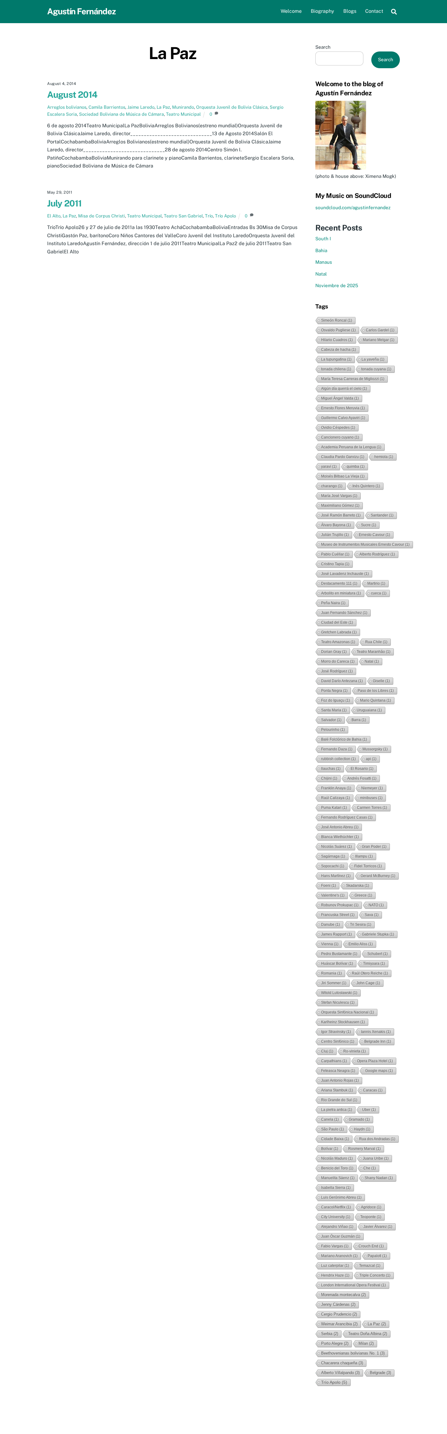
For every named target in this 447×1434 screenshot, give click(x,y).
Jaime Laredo (140, 107)
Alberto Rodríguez (377, 554)
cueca (378, 593)
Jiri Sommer (333, 983)
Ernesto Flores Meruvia (343, 408)
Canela (330, 1119)
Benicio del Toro (337, 1168)
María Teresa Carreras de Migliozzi (352, 379)
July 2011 (64, 203)
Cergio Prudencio (339, 1314)
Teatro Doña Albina (367, 1333)
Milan (366, 1343)
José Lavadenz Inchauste (345, 574)
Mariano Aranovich (339, 1256)
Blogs (349, 11)
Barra (359, 720)
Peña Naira (333, 603)
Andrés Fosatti (361, 778)
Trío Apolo (225, 215)
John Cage (368, 983)
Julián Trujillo (335, 535)
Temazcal (369, 1265)
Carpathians (334, 1061)
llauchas (331, 768)
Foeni (328, 885)
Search (323, 47)
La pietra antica (336, 1110)
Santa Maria (334, 710)
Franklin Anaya (336, 788)
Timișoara (374, 963)
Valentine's (333, 895)
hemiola (383, 457)
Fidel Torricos (368, 866)
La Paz (163, 107)
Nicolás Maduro (337, 1158)
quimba (356, 466)
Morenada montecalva (343, 1294)
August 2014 (72, 95)
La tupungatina (336, 359)
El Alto (54, 215)
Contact (374, 11)
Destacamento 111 (339, 583)
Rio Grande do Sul (339, 1100)
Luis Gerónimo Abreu (341, 1197)
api (371, 759)
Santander (382, 515)
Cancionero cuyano (340, 437)
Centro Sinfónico (337, 1041)
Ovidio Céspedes (338, 427)
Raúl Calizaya (335, 798)
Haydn (362, 1129)
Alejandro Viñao (337, 1226)
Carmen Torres (372, 807)
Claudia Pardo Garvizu (342, 457)
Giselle (381, 681)
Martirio (376, 583)
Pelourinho (333, 730)
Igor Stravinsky (336, 1032)
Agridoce (371, 1207)
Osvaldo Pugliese (338, 330)
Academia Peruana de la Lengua (351, 447)
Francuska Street (338, 915)
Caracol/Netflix (336, 1207)
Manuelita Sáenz (338, 1178)
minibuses (371, 798)
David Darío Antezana (342, 681)
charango (331, 486)
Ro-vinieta (354, 1051)
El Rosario (362, 768)
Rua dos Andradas (377, 1139)
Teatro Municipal (183, 114)
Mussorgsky (375, 749)
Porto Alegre (334, 1343)
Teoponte (370, 1217)
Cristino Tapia (335, 564)
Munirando (183, 107)
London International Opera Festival (353, 1285)
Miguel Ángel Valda (340, 398)
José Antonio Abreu (340, 827)
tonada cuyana (376, 369)
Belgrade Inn (377, 1041)
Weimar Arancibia (339, 1324)
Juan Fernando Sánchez (344, 613)
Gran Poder (374, 846)
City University (335, 1217)
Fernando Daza (336, 749)
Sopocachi (332, 866)
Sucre (368, 525)
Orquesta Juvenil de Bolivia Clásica (232, 107)
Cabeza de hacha (338, 349)
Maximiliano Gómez (340, 505)
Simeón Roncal (336, 320)
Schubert (377, 954)
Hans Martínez (336, 876)
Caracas (373, 1090)
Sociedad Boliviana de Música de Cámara (121, 114)
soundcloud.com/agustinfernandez (352, 207)
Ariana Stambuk (337, 1090)
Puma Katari (334, 807)
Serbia (329, 1333)
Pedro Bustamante (339, 954)
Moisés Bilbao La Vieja (343, 476)
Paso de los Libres (376, 691)
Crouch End (371, 1246)
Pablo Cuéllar (335, 554)
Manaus (323, 262)
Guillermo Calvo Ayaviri (343, 418)
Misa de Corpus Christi (101, 215)
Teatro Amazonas (338, 642)
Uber (369, 1110)
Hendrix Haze (335, 1275)
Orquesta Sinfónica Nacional (347, 1012)
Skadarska (357, 885)
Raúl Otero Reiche (370, 973)
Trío (209, 215)
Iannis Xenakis (376, 1032)
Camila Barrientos (106, 107)
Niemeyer (372, 788)
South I (323, 238)
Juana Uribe (376, 1158)
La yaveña (373, 359)
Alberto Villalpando (340, 1372)
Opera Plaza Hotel (375, 1061)
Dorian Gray (334, 652)
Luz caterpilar (335, 1265)
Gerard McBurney (378, 876)
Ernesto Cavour (374, 535)
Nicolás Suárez (336, 846)
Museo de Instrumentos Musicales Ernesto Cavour (365, 544)
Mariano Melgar (378, 340)
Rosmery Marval (364, 1149)
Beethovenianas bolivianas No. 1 (353, 1353)
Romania (331, 973)
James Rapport (336, 934)
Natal (321, 274)
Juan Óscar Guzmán (340, 1236)
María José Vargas (339, 496)
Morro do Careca (338, 661)
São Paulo (332, 1129)
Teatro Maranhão (373, 652)
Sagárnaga (333, 856)
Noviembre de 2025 (336, 285)
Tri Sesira (360, 924)
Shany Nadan (379, 1178)
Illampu (364, 856)
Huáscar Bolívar (337, 963)
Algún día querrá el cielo (344, 388)
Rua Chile (376, 642)
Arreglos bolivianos (66, 107)
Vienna (329, 944)
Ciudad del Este (337, 622)
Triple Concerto (374, 1275)
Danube (330, 924)
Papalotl (377, 1256)
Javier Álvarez (377, 1226)
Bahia (321, 250)
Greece (363, 895)
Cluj (327, 1051)
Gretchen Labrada (339, 632)
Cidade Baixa (335, 1139)
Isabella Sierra (336, 1188)
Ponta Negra (334, 691)
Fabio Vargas (334, 1246)
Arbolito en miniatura (341, 593)
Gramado (359, 1119)
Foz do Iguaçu (335, 700)
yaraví (329, 466)
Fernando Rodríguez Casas (346, 817)
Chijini (329, 778)
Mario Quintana (375, 700)
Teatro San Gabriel (183, 215)
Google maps (379, 1071)
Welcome (291, 11)
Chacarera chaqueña (342, 1363)
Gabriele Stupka (378, 934)
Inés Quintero (366, 486)
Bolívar (329, 1149)
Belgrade (380, 1372)
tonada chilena (336, 369)
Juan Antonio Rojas (340, 1080)
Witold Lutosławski (339, 993)
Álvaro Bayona (336, 525)
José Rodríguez (337, 671)
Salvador (331, 720)
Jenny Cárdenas (338, 1304)
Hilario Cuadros (337, 340)
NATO (376, 905)
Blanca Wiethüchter (340, 837)
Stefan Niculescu (338, 1002)
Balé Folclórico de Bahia (344, 739)
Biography (322, 11)
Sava (372, 915)
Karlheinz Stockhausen (343, 1022)
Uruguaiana (369, 710)
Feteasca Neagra (338, 1071)
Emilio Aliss (360, 944)
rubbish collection (338, 759)
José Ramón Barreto (341, 515)
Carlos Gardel (380, 330)
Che (369, 1168)
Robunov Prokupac (340, 905)
